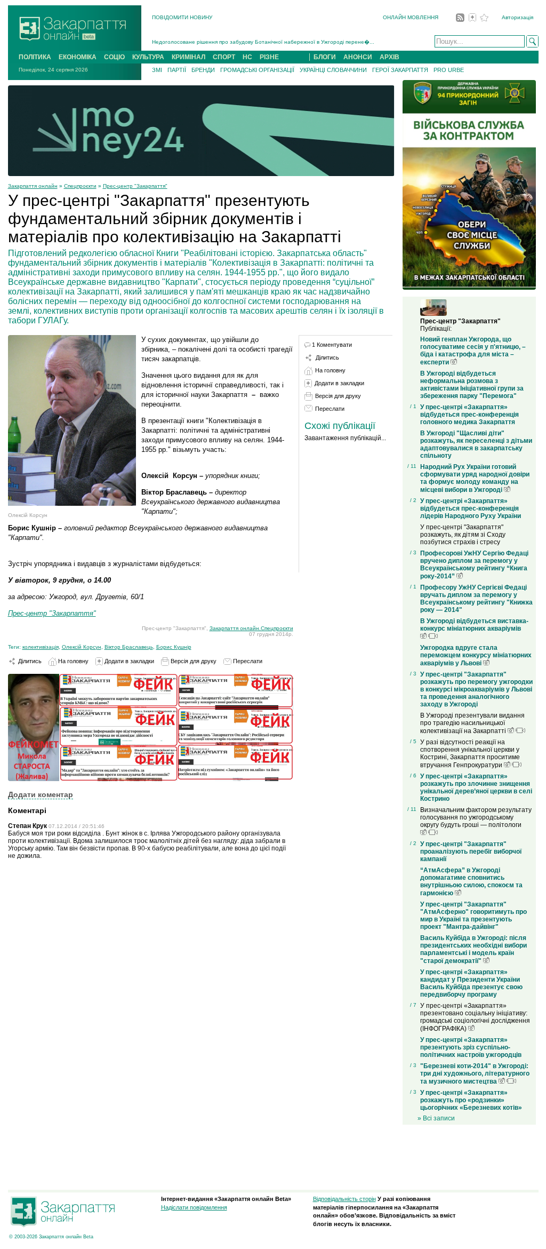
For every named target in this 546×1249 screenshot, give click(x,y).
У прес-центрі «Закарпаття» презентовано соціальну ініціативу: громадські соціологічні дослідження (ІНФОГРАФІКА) (475, 1017)
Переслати (246, 661)
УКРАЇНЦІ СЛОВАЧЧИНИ (333, 70)
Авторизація (517, 17)
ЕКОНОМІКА (78, 57)
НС (247, 57)
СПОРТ (224, 57)
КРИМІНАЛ (188, 57)
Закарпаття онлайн (33, 186)
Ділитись (29, 661)
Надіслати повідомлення (194, 1207)
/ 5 (413, 741)
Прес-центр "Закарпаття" (135, 186)
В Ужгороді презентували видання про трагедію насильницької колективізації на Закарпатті (472, 723)
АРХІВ (389, 57)
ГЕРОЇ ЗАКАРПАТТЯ (400, 70)
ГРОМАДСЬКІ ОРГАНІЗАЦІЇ (257, 70)
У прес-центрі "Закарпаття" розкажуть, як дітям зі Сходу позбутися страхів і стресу (462, 534)
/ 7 (413, 1005)
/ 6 (413, 775)
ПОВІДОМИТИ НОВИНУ (182, 17)
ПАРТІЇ (176, 70)
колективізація (40, 647)
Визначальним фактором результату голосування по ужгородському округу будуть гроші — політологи (476, 817)
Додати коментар (40, 794)
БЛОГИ (325, 57)
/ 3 (413, 552)
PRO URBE (448, 70)
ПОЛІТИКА (35, 57)
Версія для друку (192, 661)
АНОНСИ (357, 57)
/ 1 (413, 406)
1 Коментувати (332, 344)
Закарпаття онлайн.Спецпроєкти (251, 628)
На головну (73, 661)
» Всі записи (436, 1118)
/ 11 (411, 466)
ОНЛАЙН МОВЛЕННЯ (410, 17)
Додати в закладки (128, 661)
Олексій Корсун (81, 647)
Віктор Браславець (129, 647)
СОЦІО (114, 57)
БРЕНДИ (203, 70)
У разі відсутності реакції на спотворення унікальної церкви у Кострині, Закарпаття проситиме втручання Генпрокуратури (470, 753)
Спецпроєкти (80, 186)
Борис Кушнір (173, 647)
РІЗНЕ (269, 57)
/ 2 (413, 500)
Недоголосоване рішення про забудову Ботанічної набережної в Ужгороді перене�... (263, 42)
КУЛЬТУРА (148, 57)
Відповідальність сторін (344, 1199)
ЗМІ (157, 70)
